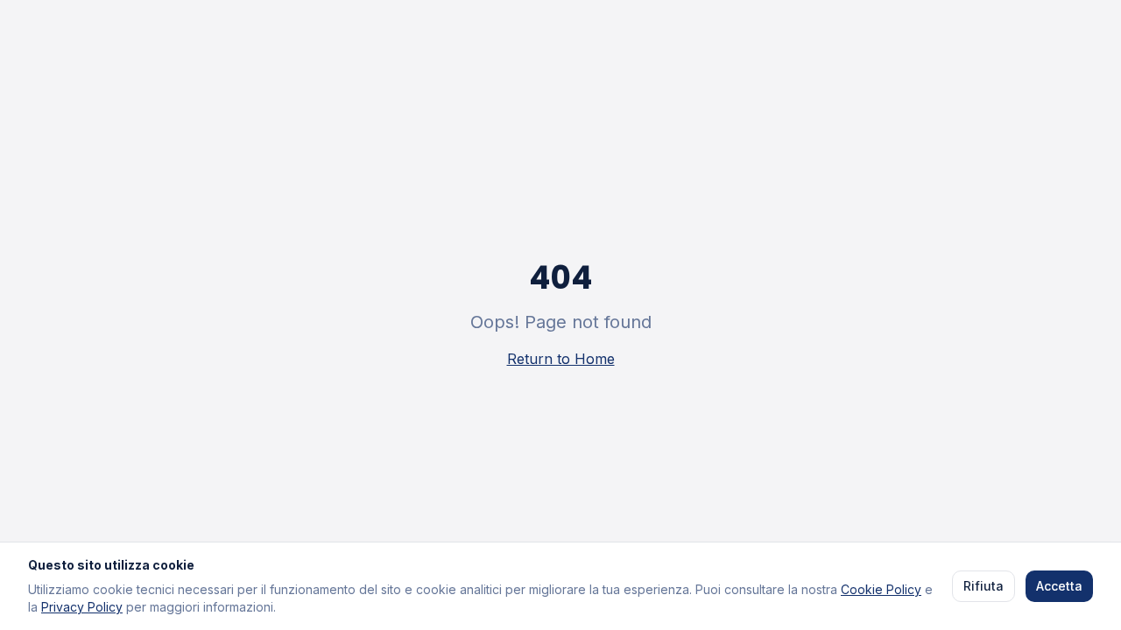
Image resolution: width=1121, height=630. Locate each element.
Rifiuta (983, 585)
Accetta (1059, 585)
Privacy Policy (82, 606)
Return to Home (561, 359)
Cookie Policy (881, 589)
